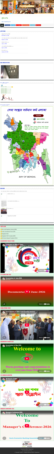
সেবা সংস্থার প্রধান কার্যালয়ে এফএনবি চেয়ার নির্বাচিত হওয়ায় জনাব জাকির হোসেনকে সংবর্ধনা (14, 33)
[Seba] (27, 7)
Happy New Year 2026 (6, 50)
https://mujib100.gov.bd (6, 21)
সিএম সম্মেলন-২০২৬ (4, 46)
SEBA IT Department (29, 449)
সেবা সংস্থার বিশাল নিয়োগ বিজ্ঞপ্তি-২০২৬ (7, 42)
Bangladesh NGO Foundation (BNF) (8, 235)
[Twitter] (24, 451)
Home (1, 14)
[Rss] (22, 451)
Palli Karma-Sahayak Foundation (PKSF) (9, 238)
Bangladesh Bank (5, 233)
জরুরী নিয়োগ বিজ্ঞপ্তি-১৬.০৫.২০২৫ (6, 88)
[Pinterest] (26, 451)
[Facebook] (23, 451)
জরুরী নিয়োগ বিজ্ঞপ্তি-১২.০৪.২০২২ (6, 93)
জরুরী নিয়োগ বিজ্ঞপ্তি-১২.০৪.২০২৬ (6, 86)
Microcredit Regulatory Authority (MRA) (9, 229)
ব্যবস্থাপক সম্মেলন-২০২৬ (5, 38)
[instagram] (31, 451)
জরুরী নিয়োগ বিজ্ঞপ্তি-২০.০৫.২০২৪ (6, 89)
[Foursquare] (30, 451)
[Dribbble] (27, 451)
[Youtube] (28, 451)
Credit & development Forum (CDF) (8, 231)
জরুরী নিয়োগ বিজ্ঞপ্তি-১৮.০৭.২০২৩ (6, 90)
